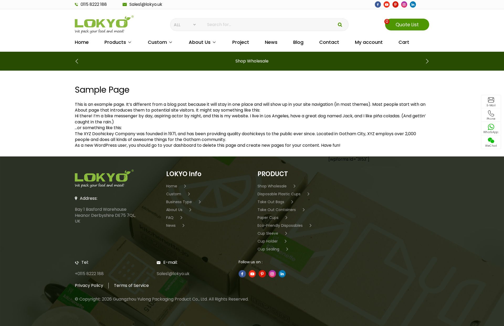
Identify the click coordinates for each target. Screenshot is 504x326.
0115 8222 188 (94, 4)
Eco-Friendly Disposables (280, 225)
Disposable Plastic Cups (279, 193)
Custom (157, 42)
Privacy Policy (89, 285)
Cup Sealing (268, 248)
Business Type (179, 201)
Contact (329, 42)
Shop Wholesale (272, 185)
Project (240, 42)
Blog (298, 42)
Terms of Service (131, 285)
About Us (200, 42)
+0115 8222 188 (89, 274)
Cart (403, 42)
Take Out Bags (271, 201)
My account (369, 42)
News (271, 42)
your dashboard (179, 145)
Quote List (402, 23)
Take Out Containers (277, 209)
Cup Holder (268, 241)
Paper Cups (268, 217)
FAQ (170, 217)
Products (115, 42)
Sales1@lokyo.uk (145, 4)
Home (82, 42)
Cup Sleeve (268, 233)
